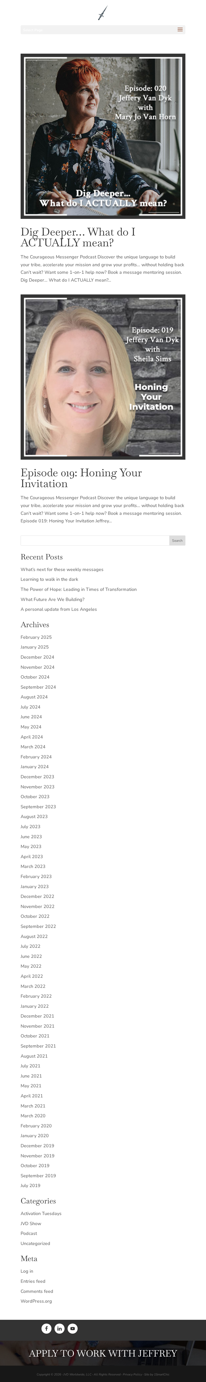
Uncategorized (35, 1243)
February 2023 (36, 876)
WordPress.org (36, 1301)
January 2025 (35, 647)
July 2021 (30, 1066)
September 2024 (38, 687)
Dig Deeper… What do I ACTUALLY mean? (78, 237)
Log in (27, 1271)
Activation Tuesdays (41, 1213)
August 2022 (34, 936)
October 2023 (35, 797)
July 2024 (30, 707)
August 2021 (34, 1056)
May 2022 (31, 966)
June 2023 (31, 837)
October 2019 (35, 1166)
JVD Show (31, 1224)
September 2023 (38, 807)
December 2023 (37, 777)
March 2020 (33, 1116)
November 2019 (38, 1156)
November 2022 (38, 906)
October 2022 (35, 916)
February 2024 (36, 757)
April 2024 (32, 737)
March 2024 (33, 747)
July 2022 (30, 946)
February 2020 (36, 1126)
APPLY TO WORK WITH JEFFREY (103, 1353)
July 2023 (30, 827)
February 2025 (36, 637)
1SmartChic (162, 1374)
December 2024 (37, 657)
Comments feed (37, 1291)
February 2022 (36, 996)
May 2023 (31, 847)
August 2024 (34, 697)
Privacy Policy (132, 1374)
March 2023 (33, 866)
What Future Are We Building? (52, 599)
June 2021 (31, 1076)
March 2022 (33, 986)
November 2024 (38, 667)
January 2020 (35, 1136)
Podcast (29, 1233)
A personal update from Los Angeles (59, 609)
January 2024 (35, 767)
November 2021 (38, 1026)
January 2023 (35, 887)
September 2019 (38, 1176)
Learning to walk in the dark (49, 579)
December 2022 (37, 896)
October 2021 (35, 1036)
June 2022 (31, 956)
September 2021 (38, 1046)
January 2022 (35, 1006)
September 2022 (38, 926)
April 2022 (32, 976)
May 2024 (31, 727)
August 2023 (34, 817)
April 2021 (32, 1096)
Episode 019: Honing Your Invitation (81, 477)
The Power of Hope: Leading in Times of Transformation (79, 589)
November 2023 (38, 787)
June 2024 (31, 717)
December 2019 (37, 1146)
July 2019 (30, 1186)
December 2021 (37, 1016)
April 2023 (32, 857)
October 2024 (35, 677)
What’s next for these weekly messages (62, 569)
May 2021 (31, 1086)
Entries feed (33, 1281)
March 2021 (33, 1106)
